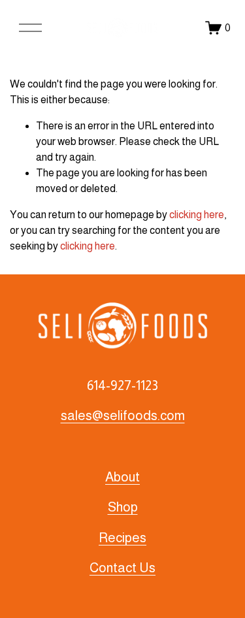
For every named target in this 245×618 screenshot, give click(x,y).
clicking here (196, 214)
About (122, 477)
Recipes (122, 537)
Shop (123, 507)
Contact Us (122, 568)
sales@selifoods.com (123, 415)
